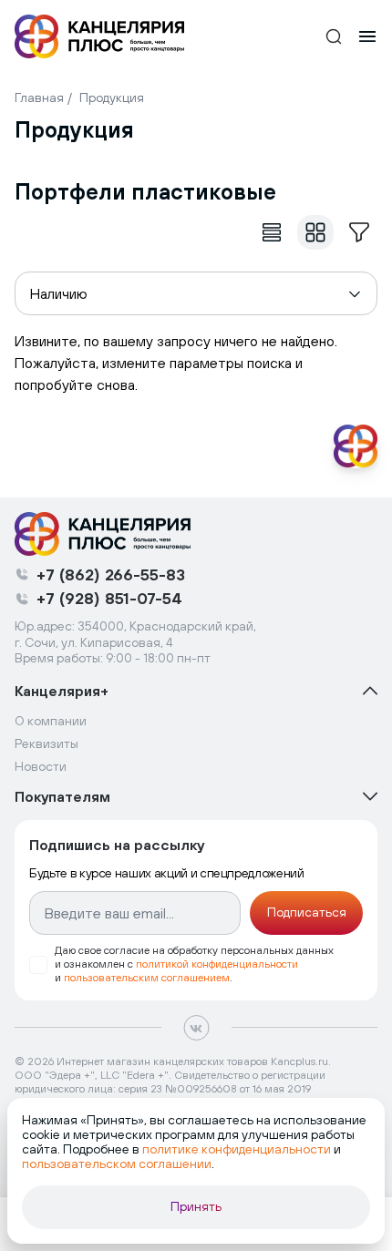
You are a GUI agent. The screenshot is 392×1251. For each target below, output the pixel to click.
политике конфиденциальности (236, 1149)
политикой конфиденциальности (217, 964)
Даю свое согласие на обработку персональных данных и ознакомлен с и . (194, 964)
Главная (39, 97)
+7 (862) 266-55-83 (110, 574)
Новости (41, 766)
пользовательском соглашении (116, 1163)
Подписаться (306, 912)
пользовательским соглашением (147, 977)
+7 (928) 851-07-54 (109, 598)
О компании (51, 720)
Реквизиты (46, 743)
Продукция (111, 97)
